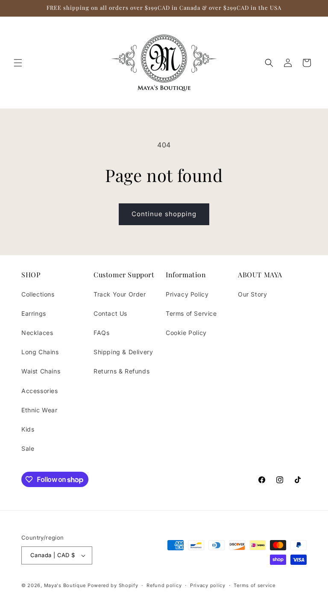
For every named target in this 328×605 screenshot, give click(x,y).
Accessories (39, 390)
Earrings (33, 313)
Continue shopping (164, 214)
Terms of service (254, 585)
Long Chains (40, 351)
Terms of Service (191, 313)
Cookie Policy (186, 332)
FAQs (101, 332)
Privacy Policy (187, 294)
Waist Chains (40, 371)
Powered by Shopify (113, 585)
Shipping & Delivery (123, 351)
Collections (38, 294)
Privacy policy (208, 585)
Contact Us (110, 313)
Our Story (252, 294)
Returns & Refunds (121, 371)
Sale (27, 448)
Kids (27, 429)
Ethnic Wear (39, 410)
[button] (18, 62)
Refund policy (164, 585)
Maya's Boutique (66, 585)
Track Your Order (120, 294)
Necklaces (37, 332)
